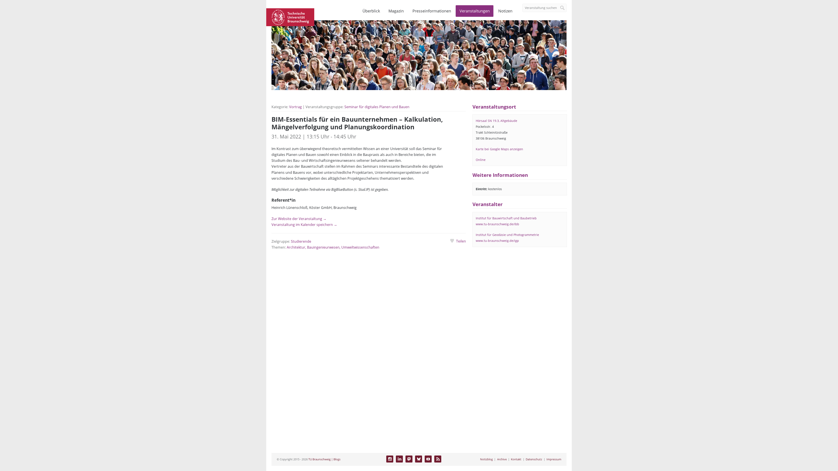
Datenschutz (534, 459)
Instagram (389, 459)
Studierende (301, 241)
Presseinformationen (431, 11)
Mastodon (408, 459)
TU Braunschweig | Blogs (324, 459)
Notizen (505, 11)
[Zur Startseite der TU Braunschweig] (290, 17)
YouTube (428, 459)
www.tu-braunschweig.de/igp (497, 241)
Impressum (553, 459)
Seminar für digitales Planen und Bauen (376, 106)
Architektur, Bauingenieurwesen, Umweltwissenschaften (333, 247)
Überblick (371, 11)
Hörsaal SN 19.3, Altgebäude (496, 121)
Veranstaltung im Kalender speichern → (304, 224)
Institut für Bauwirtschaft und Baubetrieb (506, 218)
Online (481, 160)
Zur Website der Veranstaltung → (298, 218)
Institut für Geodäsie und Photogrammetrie (507, 235)
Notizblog (486, 459)
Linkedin (399, 459)
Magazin (396, 11)
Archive (502, 459)
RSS (437, 459)
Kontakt (516, 459)
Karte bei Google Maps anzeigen (499, 149)
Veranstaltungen (475, 11)
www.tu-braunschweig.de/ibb (497, 224)
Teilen (461, 241)
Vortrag (295, 106)
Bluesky (418, 459)
